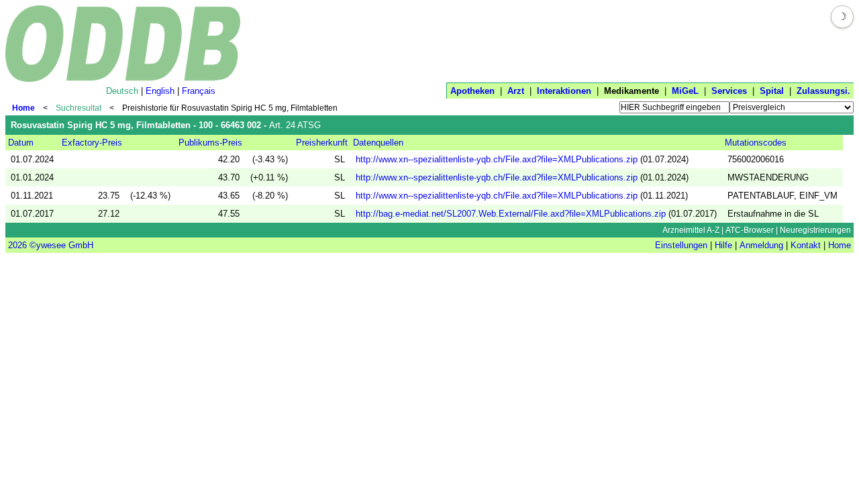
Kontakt (806, 245)
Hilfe (723, 245)
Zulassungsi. (823, 91)
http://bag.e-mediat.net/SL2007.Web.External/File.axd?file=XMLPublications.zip (511, 214)
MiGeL (685, 91)
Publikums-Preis (210, 143)
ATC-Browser (749, 230)
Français (198, 91)
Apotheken (472, 91)
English (160, 91)
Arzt (515, 91)
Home (23, 108)
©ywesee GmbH (60, 245)
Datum (21, 143)
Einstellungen (681, 245)
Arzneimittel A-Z (690, 230)
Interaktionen (564, 91)
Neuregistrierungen (815, 230)
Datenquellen (378, 143)
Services (729, 91)
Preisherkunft (322, 143)
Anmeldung (761, 245)
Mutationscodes (756, 143)
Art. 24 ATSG (295, 125)
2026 (17, 245)
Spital (772, 91)
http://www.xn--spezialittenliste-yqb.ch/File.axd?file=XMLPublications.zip (497, 159)
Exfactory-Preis (92, 143)
